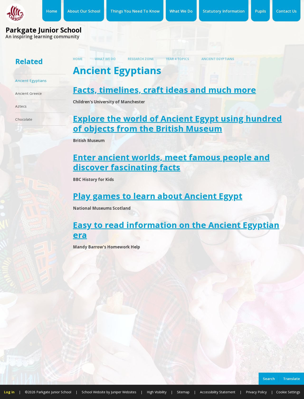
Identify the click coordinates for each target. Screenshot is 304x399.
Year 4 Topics (177, 59)
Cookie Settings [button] (288, 392)
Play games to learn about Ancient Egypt (157, 195)
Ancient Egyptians (217, 59)
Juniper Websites (123, 392)
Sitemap (183, 392)
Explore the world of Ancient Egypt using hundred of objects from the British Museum (177, 123)
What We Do (105, 59)
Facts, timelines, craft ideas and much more (164, 89)
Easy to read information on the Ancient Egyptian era (176, 229)
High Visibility (156, 392)
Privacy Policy (256, 392)
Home (77, 59)
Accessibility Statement (217, 392)
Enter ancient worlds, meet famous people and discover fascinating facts (171, 162)
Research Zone (141, 59)
